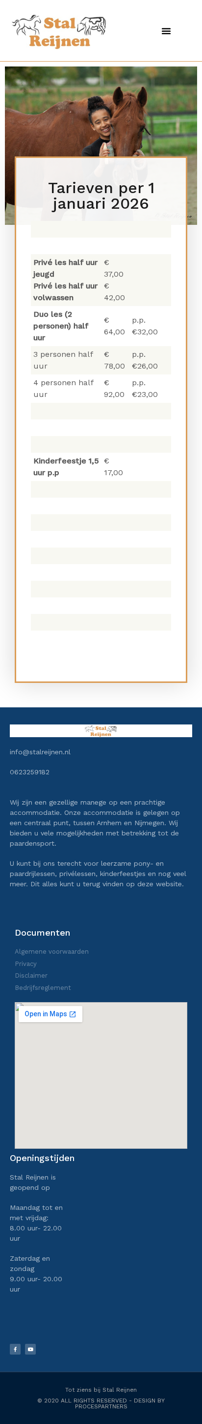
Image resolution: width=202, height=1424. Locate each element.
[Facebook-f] (15, 1349)
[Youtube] (30, 1349)
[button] (166, 30)
